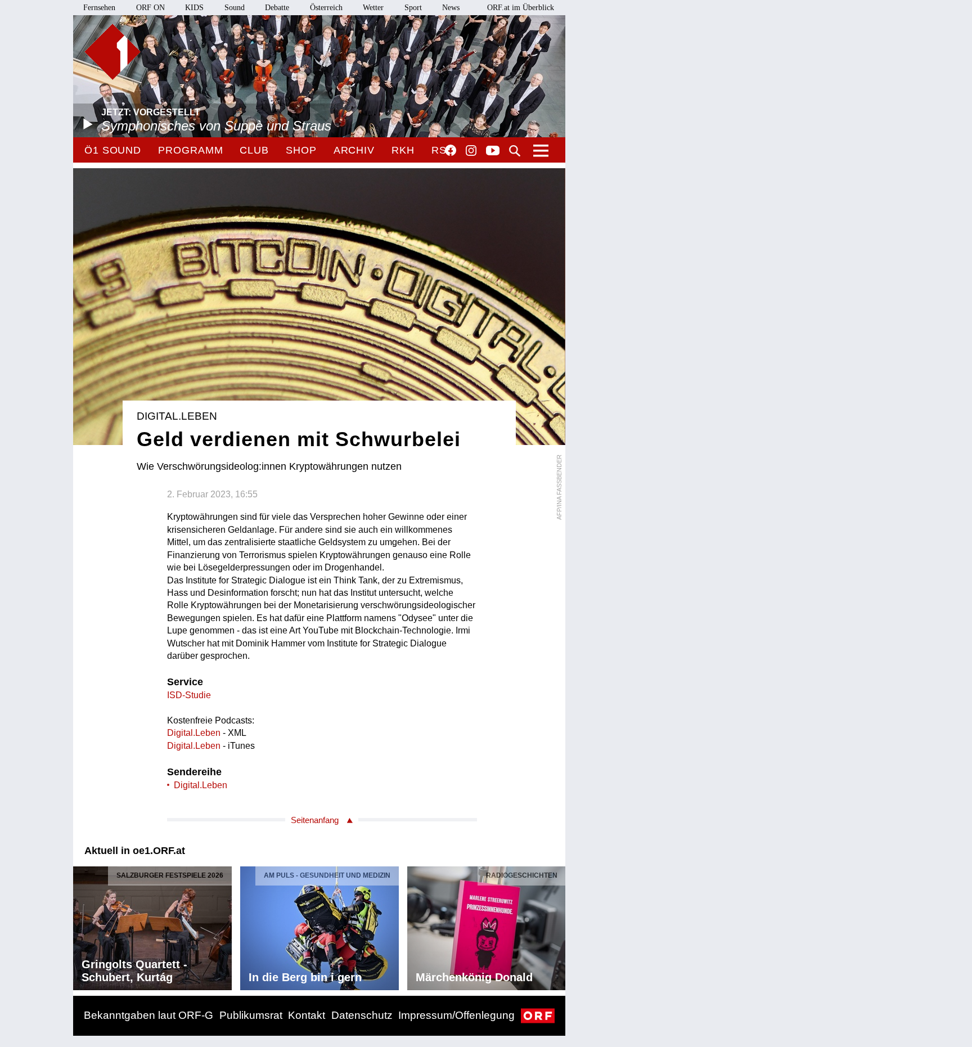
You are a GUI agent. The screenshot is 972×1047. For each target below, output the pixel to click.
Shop (301, 150)
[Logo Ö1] (112, 52)
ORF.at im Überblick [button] (520, 7)
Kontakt (306, 1015)
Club (254, 150)
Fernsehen (99, 7)
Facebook (450, 150)
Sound (234, 7)
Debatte (277, 7)
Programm (190, 150)
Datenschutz (362, 1015)
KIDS (194, 7)
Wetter (373, 7)
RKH (403, 150)
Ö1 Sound (112, 150)
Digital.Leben (193, 733)
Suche (514, 150)
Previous (82, 925)
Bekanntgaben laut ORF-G (148, 1015)
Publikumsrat (250, 1015)
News (451, 7)
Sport (413, 7)
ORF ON (150, 7)
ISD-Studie (189, 695)
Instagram (471, 150)
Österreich (326, 7)
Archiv (354, 150)
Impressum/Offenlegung (456, 1015)
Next (556, 925)
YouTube (493, 151)
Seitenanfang (315, 820)
